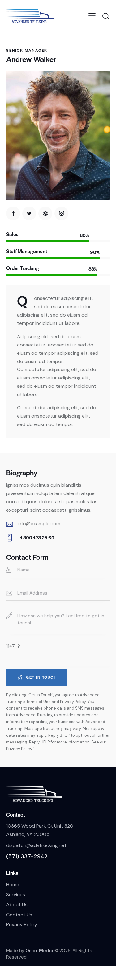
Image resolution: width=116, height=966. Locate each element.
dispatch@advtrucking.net (36, 845)
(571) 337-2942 (27, 856)
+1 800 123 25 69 (36, 537)
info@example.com (39, 523)
